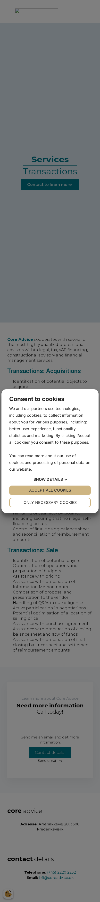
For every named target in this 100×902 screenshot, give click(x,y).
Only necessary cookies (50, 502)
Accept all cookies (50, 490)
